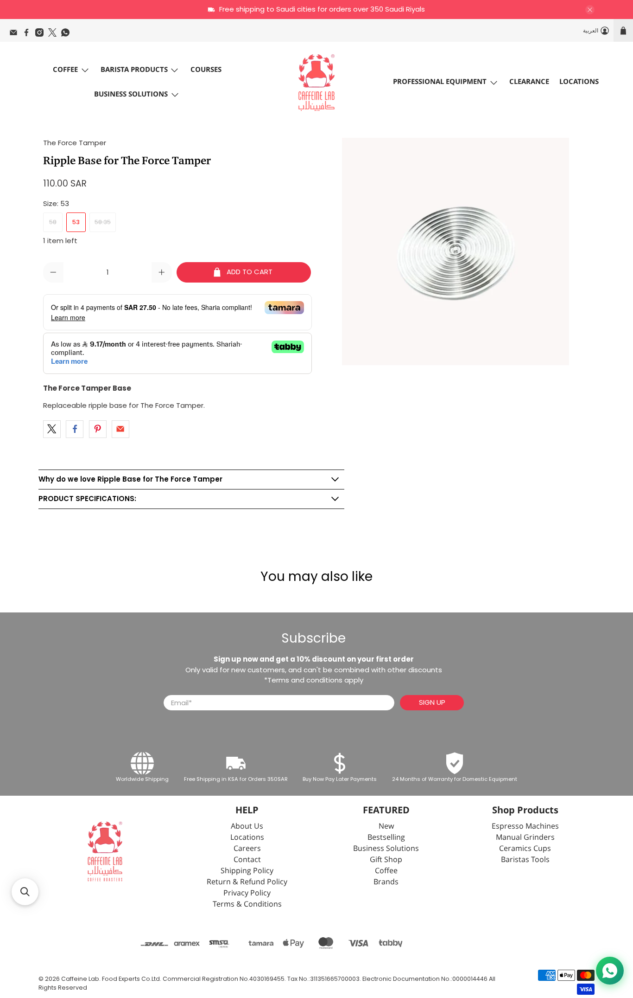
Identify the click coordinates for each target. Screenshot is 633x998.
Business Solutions (131, 94)
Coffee (65, 69)
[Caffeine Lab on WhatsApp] (67, 35)
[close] (590, 9)
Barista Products (134, 69)
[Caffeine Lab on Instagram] (41, 35)
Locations (579, 82)
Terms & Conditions (247, 904)
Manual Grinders (525, 837)
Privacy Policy (247, 893)
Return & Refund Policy (247, 882)
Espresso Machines (525, 826)
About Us (247, 826)
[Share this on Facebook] (74, 429)
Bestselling (386, 837)
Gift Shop (386, 860)
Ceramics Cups (525, 849)
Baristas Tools (525, 860)
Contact (247, 860)
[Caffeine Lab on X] (54, 35)
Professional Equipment (440, 82)
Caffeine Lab (80, 979)
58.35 (103, 222)
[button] (25, 891)
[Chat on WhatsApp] (610, 971)
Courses (206, 69)
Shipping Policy (247, 871)
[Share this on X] (52, 429)
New (386, 826)
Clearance (529, 82)
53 (76, 222)
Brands (386, 882)
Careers (247, 849)
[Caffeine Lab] (316, 82)
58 (53, 222)
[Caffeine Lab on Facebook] (28, 35)
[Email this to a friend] (120, 429)
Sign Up (432, 702)
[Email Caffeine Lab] (15, 35)
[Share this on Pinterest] (98, 429)
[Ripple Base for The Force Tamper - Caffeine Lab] (455, 251)
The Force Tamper (74, 143)
